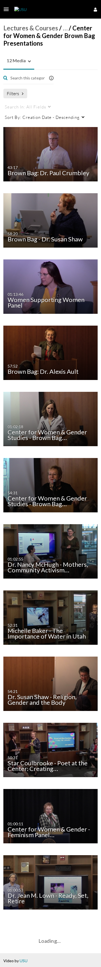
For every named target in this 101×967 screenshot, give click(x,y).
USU (23, 960)
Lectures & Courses (30, 28)
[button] (7, 9)
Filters (13, 93)
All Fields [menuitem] (25, 106)
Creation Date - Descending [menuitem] (42, 117)
